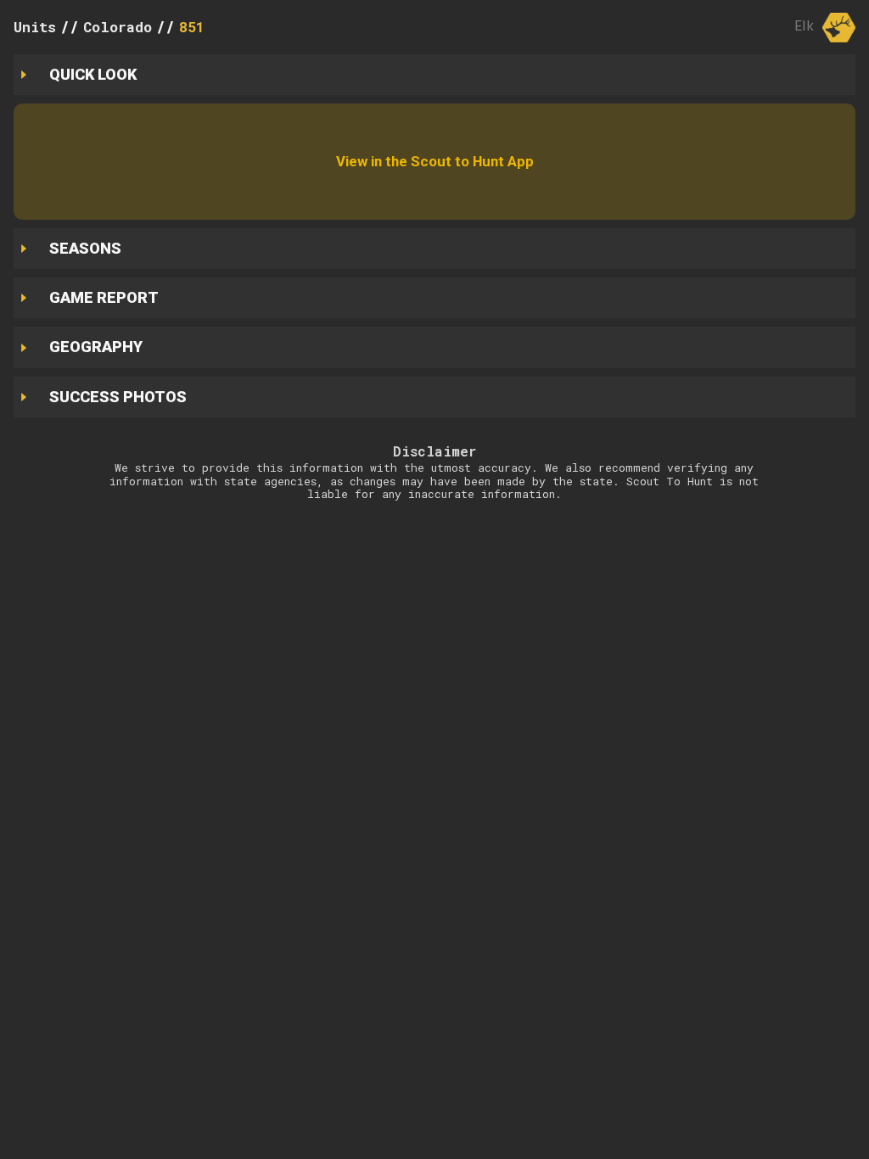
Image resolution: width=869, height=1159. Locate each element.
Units (35, 26)
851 (192, 26)
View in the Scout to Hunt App (435, 161)
